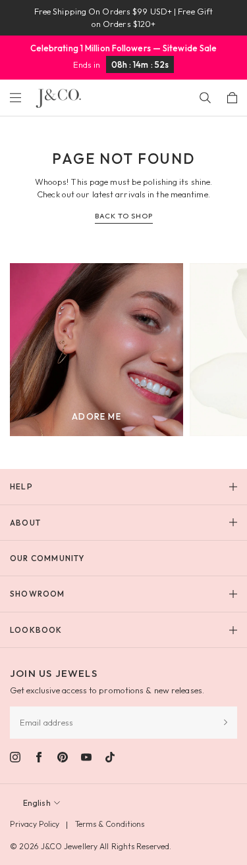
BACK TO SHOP (124, 215)
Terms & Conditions (110, 824)
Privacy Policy (34, 824)
